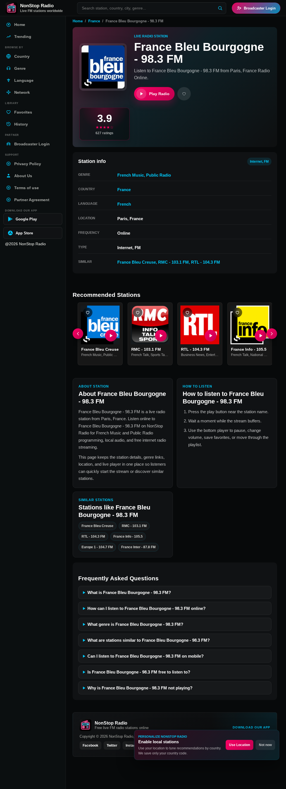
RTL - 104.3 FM (205, 262)
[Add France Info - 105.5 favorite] (237, 312)
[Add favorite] (184, 93)
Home (78, 21)
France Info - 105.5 (248, 349)
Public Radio (158, 175)
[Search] (220, 8)
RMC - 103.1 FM (173, 262)
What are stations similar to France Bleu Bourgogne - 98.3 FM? (148, 640)
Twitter (112, 745)
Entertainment (216, 355)
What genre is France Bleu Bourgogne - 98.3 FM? (135, 624)
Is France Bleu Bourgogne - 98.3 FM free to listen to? (138, 672)
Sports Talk (159, 355)
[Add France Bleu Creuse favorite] (87, 312)
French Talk (140, 355)
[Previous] (78, 333)
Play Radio (159, 94)
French (124, 204)
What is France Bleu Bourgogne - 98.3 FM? (129, 592)
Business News (192, 355)
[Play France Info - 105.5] (260, 335)
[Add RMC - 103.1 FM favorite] (137, 312)
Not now (265, 745)
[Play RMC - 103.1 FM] (160, 335)
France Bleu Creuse (136, 262)
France (94, 21)
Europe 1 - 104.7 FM (97, 547)
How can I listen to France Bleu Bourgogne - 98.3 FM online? (146, 608)
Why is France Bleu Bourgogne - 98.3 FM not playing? (139, 687)
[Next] (271, 333)
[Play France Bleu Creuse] (111, 335)
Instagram (134, 745)
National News (261, 355)
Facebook (90, 745)
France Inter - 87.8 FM (138, 547)
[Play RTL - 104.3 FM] (210, 335)
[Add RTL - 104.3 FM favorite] (187, 312)
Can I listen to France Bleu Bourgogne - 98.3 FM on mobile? (145, 656)
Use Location (239, 745)
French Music (130, 175)
